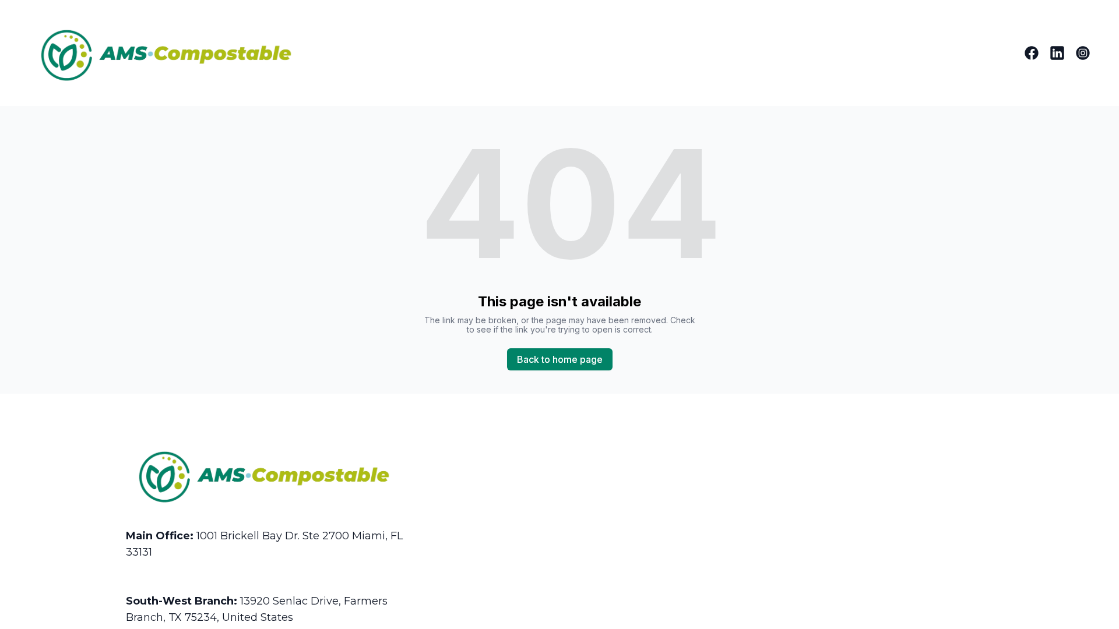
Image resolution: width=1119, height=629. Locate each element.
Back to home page (560, 359)
